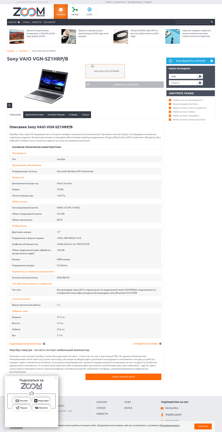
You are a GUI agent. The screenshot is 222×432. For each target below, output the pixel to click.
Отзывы (73, 115)
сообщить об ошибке (145, 344)
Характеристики (34, 115)
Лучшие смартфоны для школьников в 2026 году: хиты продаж (93, 33)
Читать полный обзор (123, 377)
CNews (108, 2)
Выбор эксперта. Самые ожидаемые (189, 108)
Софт (89, 14)
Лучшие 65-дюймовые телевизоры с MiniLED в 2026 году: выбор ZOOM (40, 33)
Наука (75, 14)
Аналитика (119, 2)
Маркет (148, 2)
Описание (15, 115)
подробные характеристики (25, 344)
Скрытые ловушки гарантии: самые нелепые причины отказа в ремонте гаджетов (196, 33)
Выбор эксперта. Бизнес (184, 112)
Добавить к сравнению (126, 84)
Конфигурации (56, 115)
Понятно (203, 426)
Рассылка (171, 408)
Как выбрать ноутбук (190, 60)
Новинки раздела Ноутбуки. (185, 104)
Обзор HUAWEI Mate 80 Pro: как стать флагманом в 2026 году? (144, 33)
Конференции (135, 2)
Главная (10, 51)
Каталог (12, 22)
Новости (37, 22)
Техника (60, 14)
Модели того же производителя (188, 100)
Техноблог (50, 22)
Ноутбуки (23, 51)
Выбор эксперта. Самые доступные (189, 119)
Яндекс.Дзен (173, 414)
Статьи (26, 22)
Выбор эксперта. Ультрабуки (186, 116)
